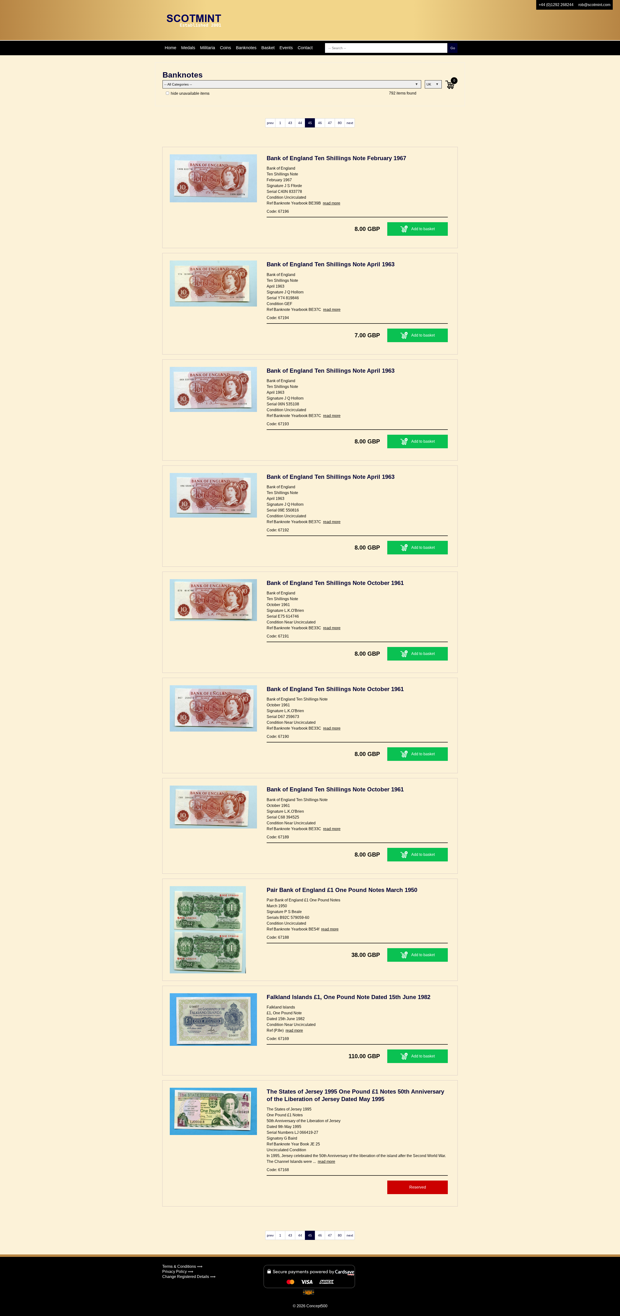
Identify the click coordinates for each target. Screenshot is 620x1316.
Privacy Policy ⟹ (177, 1271)
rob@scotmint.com (594, 5)
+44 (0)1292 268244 (556, 5)
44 (300, 123)
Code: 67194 (278, 318)
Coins (225, 47)
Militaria (207, 47)
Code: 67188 (278, 937)
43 (290, 123)
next (350, 123)
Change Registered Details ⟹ (189, 1277)
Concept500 (316, 1306)
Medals (188, 47)
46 (320, 123)
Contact (305, 47)
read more (331, 203)
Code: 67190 (278, 736)
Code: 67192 (278, 530)
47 (330, 123)
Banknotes (246, 47)
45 (310, 123)
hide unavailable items (189, 93)
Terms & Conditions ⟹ (182, 1266)
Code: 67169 (278, 1039)
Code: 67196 (278, 211)
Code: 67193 (278, 424)
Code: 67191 (278, 636)
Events (286, 47)
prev (270, 123)
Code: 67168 (278, 1170)
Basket (268, 47)
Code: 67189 (278, 837)
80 (340, 123)
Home (170, 47)
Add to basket (423, 229)
